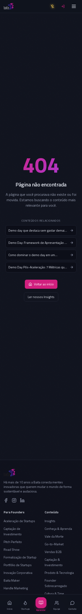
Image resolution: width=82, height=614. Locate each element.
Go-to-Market (54, 544)
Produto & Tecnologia (59, 572)
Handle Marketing (16, 588)
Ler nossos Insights (41, 296)
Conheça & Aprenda (58, 528)
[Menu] (73, 6)
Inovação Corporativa (18, 572)
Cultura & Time (54, 593)
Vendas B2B (53, 551)
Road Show (12, 549)
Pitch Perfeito (13, 541)
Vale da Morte (54, 536)
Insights (50, 521)
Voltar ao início (44, 284)
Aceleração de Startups (19, 521)
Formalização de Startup (20, 557)
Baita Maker (12, 580)
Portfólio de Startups (18, 565)
